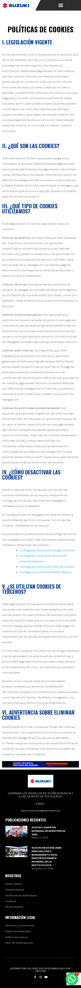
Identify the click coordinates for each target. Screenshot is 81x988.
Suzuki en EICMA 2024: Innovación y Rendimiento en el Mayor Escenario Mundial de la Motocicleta (46, 856)
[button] (61, 5)
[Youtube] (46, 977)
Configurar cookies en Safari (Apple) (46, 572)
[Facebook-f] (35, 977)
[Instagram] (40, 977)
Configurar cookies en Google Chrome (47, 550)
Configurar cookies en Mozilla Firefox (47, 567)
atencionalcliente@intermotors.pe (40, 810)
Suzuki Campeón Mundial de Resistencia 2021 (48, 831)
